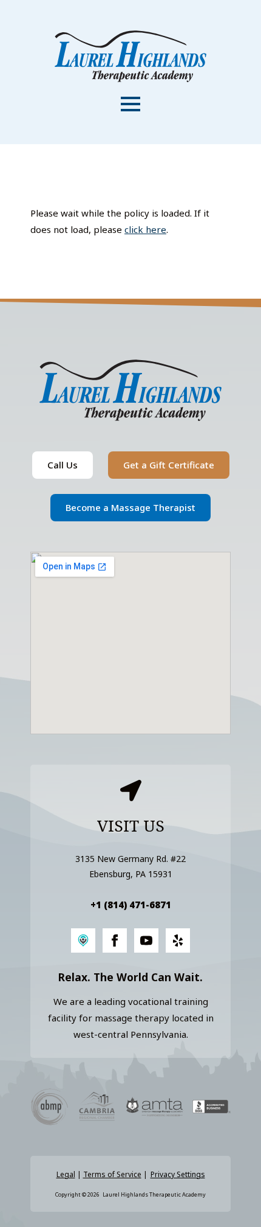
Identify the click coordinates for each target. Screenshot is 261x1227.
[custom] (83, 940)
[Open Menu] (130, 104)
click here (145, 229)
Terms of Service (112, 1174)
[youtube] (146, 940)
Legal (65, 1174)
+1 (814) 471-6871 (130, 905)
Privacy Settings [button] (178, 1174)
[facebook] (115, 940)
